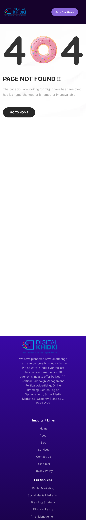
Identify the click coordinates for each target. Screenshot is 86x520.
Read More (43, 403)
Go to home (19, 112)
